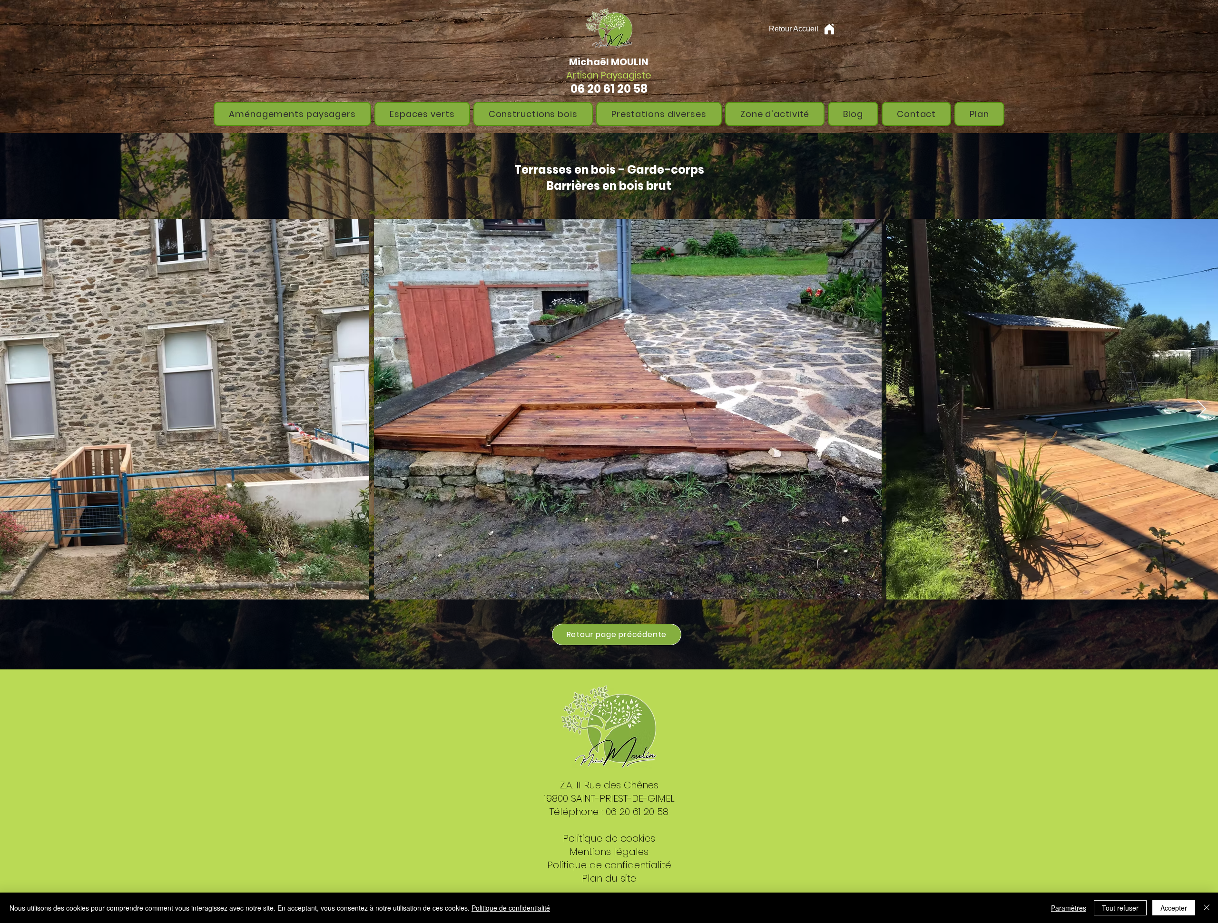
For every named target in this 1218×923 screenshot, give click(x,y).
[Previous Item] (16, 409)
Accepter (1173, 908)
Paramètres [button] (1068, 908)
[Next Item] (1201, 409)
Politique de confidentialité (510, 908)
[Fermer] (1206, 907)
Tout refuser (1120, 908)
